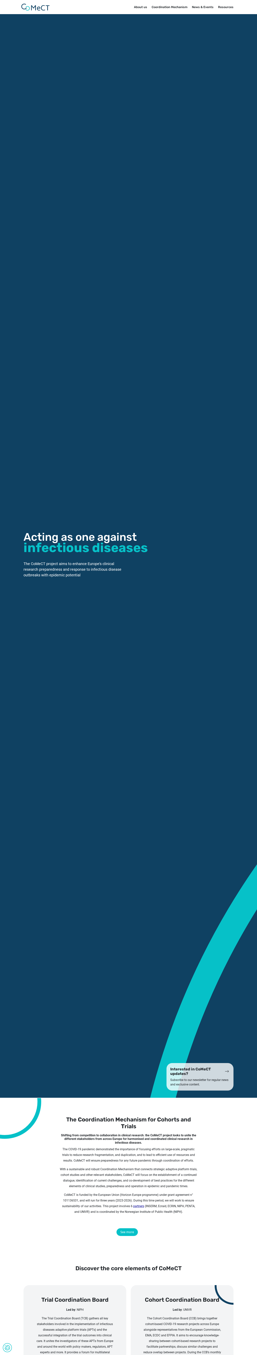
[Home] (35, 7)
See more (127, 1232)
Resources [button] (225, 7)
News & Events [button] (203, 7)
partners (138, 1206)
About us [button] (140, 7)
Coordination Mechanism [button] (169, 7)
